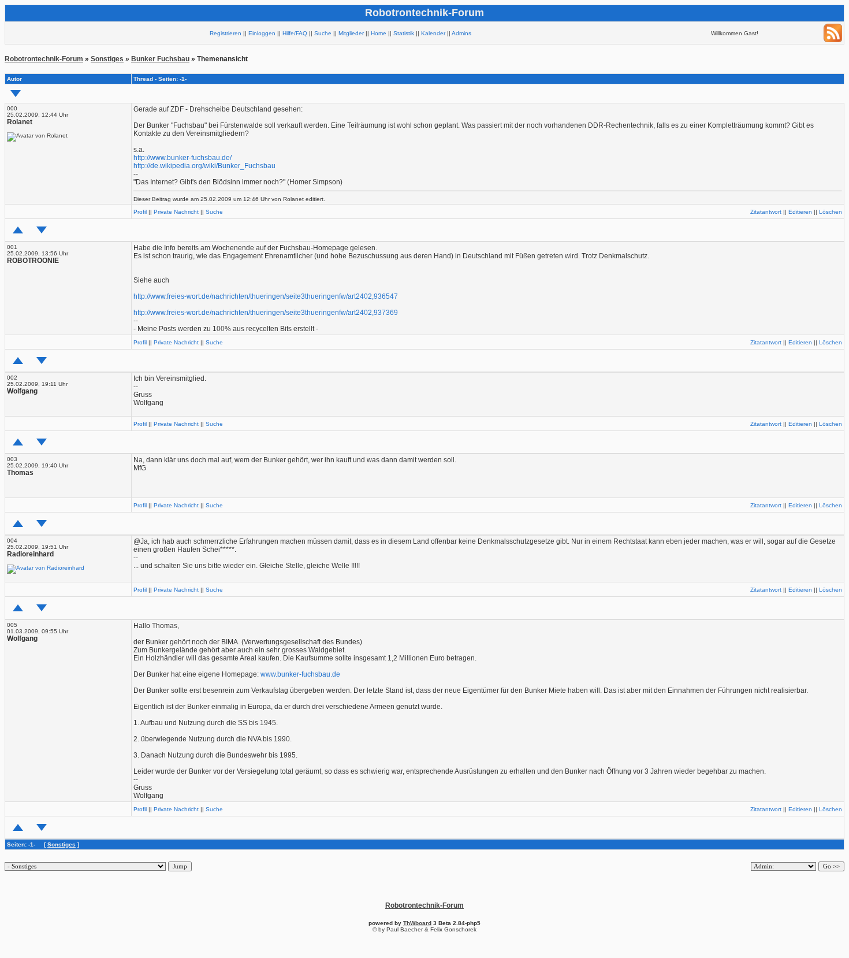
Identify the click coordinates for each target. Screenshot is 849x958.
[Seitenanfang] (18, 230)
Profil (140, 212)
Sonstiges (107, 59)
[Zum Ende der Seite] (16, 93)
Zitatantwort (765, 212)
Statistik (403, 33)
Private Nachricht (176, 212)
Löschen (830, 212)
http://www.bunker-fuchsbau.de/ (182, 158)
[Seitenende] (42, 230)
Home (378, 33)
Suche (323, 33)
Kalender (433, 33)
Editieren (800, 212)
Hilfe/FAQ (294, 33)
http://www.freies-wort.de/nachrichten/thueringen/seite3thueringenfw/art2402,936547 (265, 296)
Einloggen (261, 33)
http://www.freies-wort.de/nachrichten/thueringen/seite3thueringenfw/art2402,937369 (265, 313)
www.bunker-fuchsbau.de (300, 674)
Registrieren (225, 33)
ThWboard (417, 923)
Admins (461, 33)
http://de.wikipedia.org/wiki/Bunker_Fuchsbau (204, 166)
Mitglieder (351, 33)
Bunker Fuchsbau (160, 59)
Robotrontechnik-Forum (44, 59)
